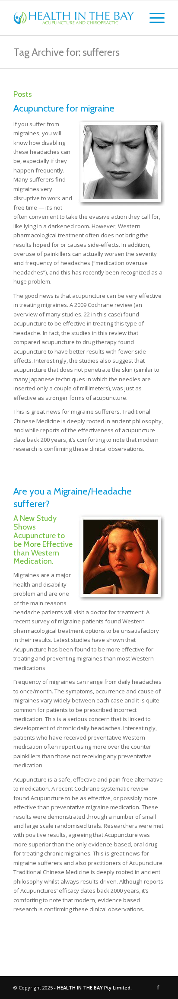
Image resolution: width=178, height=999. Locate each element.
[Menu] (153, 17)
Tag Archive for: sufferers (66, 52)
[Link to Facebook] (158, 987)
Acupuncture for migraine (63, 108)
